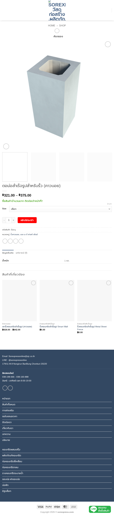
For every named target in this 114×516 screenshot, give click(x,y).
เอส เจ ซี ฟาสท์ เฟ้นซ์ (29, 234)
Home (51, 25)
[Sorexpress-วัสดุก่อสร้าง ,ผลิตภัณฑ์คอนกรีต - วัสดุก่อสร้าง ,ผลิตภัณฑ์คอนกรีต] (57, 10)
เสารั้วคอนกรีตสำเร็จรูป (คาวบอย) (17, 326)
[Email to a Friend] (15, 241)
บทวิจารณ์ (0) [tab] (21, 253)
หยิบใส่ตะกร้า (27, 220)
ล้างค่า (109, 204)
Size (4, 209)
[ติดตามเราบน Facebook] (5, 388)
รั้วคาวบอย (15, 234)
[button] (4, 10)
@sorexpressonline (18, 360)
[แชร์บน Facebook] (5, 241)
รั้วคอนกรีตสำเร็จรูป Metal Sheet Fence (92, 328)
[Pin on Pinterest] (21, 241)
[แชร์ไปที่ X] (10, 241)
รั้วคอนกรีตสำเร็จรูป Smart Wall (54, 326)
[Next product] (57, 30)
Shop (62, 25)
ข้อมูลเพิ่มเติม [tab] (8, 253)
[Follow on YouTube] (10, 388)
